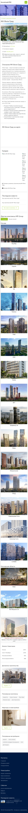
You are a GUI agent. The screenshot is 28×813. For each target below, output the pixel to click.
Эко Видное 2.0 (14, 609)
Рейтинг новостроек (6, 778)
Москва (4, 650)
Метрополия (14, 471)
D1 (14, 289)
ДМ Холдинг (6, 745)
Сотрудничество (5, 765)
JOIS (14, 357)
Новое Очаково (13, 697)
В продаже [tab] (4, 219)
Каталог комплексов (6, 773)
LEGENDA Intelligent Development (11, 742)
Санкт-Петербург (6, 652)
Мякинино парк (6, 699)
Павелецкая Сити (14, 516)
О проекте (3, 761)
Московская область (7, 655)
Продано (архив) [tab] (12, 219)
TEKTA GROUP (12, 739)
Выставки (3, 793)
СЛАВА (14, 562)
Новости (3, 790)
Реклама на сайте (5, 763)
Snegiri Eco (5, 697)
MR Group (12, 46)
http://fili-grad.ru (9, 51)
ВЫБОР (5, 739)
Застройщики (4, 780)
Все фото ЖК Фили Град (9, 188)
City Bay (14, 244)
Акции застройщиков (6, 788)
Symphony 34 (14, 425)
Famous (14, 312)
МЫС (14, 587)
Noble (14, 380)
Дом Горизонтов (15, 699)
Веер (14, 448)
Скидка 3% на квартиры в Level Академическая (14, 801)
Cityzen (14, 266)
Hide (14, 334)
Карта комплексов (5, 776)
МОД (14, 493)
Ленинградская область (8, 658)
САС (22, 742)
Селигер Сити (14, 539)
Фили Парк (21, 697)
